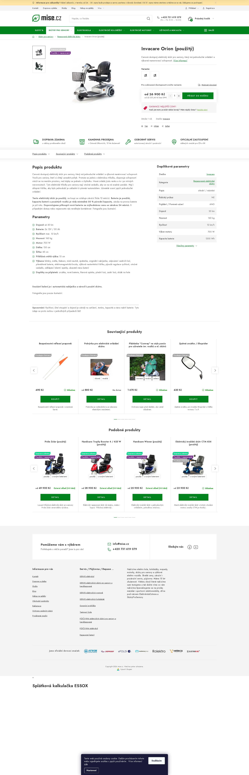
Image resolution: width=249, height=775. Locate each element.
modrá (105, 378)
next (215, 370)
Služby (64, 8)
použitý (46, 476)
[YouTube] (196, 547)
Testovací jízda (86, 612)
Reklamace (36, 606)
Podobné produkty (93, 153)
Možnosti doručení (209, 85)
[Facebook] (190, 547)
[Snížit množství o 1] (170, 96)
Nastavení (91, 770)
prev (34, 370)
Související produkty (65, 153)
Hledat (148, 18)
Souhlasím (157, 760)
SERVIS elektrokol (87, 576)
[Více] (209, 30)
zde (86, 764)
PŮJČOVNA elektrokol (89, 628)
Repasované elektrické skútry (204, 182)
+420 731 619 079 (171, 17)
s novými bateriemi (59, 476)
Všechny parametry (185, 245)
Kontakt (35, 8)
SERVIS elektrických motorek (91, 592)
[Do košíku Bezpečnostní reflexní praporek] (55, 399)
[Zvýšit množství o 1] (179, 96)
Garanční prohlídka (88, 605)
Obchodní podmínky (40, 601)
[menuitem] (39, 30)
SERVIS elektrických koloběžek (92, 599)
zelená (156, 378)
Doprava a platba (50, 8)
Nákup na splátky (87, 8)
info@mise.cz (121, 544)
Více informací (180, 60)
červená (139, 378)
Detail (101, 399)
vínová (97, 378)
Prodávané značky (39, 616)
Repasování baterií (87, 635)
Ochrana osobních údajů (42, 611)
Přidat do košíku (197, 95)
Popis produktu (39, 153)
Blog (73, 8)
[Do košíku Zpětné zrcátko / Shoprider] (193, 399)
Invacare (166, 119)
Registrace (210, 8)
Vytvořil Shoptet (126, 669)
